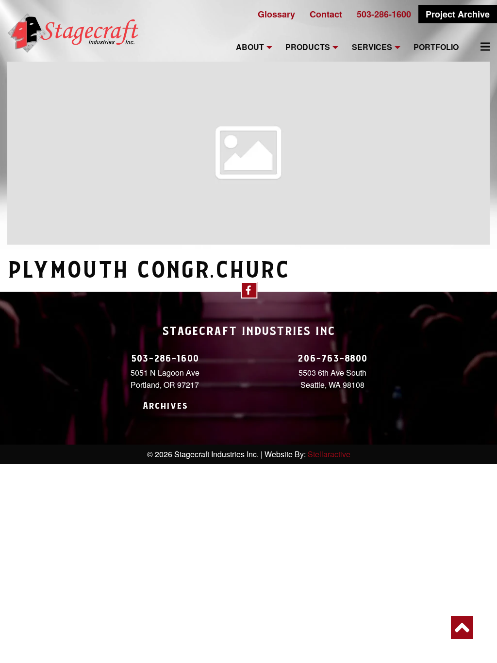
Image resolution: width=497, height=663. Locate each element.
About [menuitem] (250, 47)
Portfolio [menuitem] (436, 47)
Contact (326, 14)
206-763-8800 (332, 358)
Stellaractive (329, 454)
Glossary (276, 14)
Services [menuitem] (372, 47)
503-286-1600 (384, 14)
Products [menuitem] (307, 47)
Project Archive (458, 14)
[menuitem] (479, 46)
